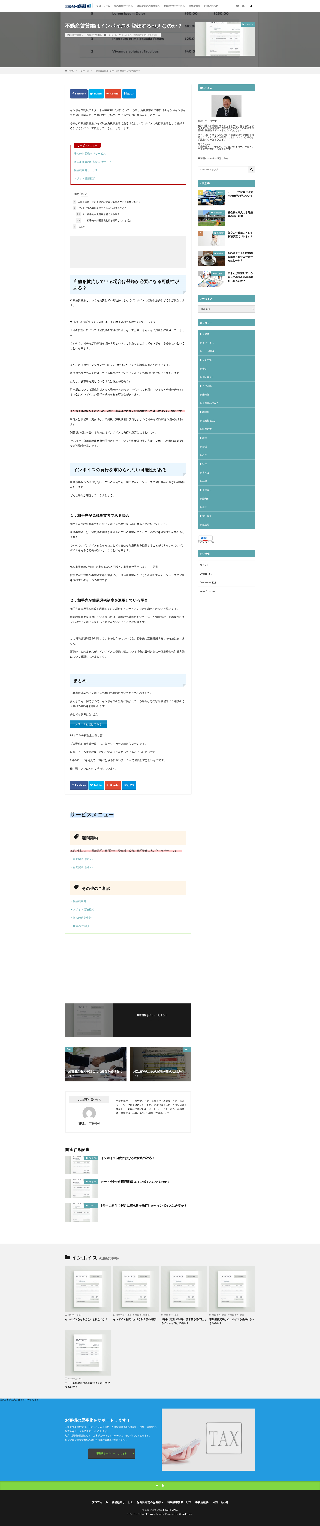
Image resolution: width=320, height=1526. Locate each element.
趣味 (204, 507)
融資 (204, 481)
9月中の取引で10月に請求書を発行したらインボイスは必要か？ (144, 1205)
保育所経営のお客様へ (148, 5)
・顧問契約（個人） (82, 867)
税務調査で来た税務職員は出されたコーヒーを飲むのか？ (240, 256)
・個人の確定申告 (81, 917)
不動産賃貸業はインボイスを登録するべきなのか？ (117, 70)
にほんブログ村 (206, 542)
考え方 (205, 472)
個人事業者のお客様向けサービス (94, 161)
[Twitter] (96, 93)
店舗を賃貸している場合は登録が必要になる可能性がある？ (107, 201)
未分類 (205, 394)
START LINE (170, 1509)
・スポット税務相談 (82, 909)
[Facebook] (79, 93)
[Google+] (113, 93)
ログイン (204, 565)
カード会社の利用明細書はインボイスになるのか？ (135, 1181)
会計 (222, 192)
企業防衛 (207, 359)
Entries (206, 573)
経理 (204, 463)
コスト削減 (208, 351)
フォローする (152, 1019)
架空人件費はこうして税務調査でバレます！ (240, 234)
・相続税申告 (78, 901)
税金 (204, 437)
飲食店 (205, 524)
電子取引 (207, 515)
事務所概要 (194, 5)
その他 (205, 333)
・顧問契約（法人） (82, 858)
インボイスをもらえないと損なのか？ (86, 1319)
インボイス (112, 35)
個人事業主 (219, 274)
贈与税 (205, 498)
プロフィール (103, 5)
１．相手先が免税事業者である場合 (98, 214)
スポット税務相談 (84, 178)
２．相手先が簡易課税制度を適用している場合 (104, 220)
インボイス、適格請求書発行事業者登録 (139, 35)
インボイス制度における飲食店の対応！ (128, 1158)
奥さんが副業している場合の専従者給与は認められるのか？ (240, 277)
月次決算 (207, 385)
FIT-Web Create (154, 1514)
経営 (204, 455)
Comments (208, 582)
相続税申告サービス (174, 5)
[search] (251, 169)
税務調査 (220, 233)
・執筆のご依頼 (79, 925)
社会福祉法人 (219, 213)
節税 (204, 446)
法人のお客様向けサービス (90, 153)
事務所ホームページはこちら (213, 158)
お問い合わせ (211, 5)
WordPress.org (208, 591)
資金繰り (207, 489)
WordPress (185, 1514)
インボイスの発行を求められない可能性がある (100, 208)
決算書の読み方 (210, 403)
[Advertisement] (128, 250)
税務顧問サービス (123, 5)
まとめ (79, 226)
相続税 (205, 411)
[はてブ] (129, 93)
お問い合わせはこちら (88, 724)
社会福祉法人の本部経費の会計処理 (240, 214)
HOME (71, 70)
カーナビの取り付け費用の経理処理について (240, 193)
